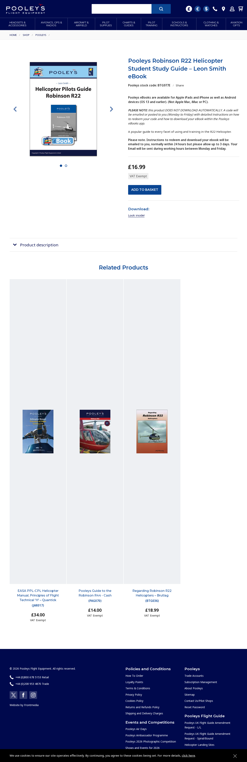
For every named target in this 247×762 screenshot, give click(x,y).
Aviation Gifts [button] (236, 24)
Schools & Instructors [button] (179, 24)
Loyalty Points (134, 682)
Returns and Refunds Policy (142, 707)
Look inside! (136, 215)
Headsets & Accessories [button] (17, 24)
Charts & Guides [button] (129, 24)
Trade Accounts (194, 676)
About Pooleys (193, 688)
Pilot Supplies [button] (106, 24)
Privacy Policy (133, 694)
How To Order (134, 676)
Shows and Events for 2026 (142, 748)
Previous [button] (15, 109)
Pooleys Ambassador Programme (146, 735)
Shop (26, 35)
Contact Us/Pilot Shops (198, 701)
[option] (63, 109)
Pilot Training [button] (151, 24)
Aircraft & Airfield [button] (81, 24)
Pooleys (41, 35)
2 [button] (66, 166)
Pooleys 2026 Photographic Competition (150, 741)
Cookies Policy (134, 701)
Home (13, 35)
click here (188, 755)
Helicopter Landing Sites (199, 745)
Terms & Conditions (137, 688)
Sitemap (189, 694)
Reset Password (194, 707)
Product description (39, 245)
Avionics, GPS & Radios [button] (51, 24)
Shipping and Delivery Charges (144, 713)
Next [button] (111, 109)
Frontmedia (31, 705)
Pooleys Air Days (136, 729)
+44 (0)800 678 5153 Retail (32, 677)
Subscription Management (200, 682)
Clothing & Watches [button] (211, 24)
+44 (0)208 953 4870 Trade (32, 684)
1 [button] (61, 166)
